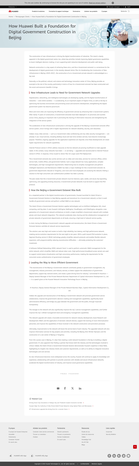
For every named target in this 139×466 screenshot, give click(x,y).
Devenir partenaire (63, 432)
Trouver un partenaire (63, 434)
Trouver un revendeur (39, 434)
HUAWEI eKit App (20, 456)
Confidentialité (84, 464)
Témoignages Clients (22, 16)
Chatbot (35, 437)
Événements (12, 437)
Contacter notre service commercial (43, 432)
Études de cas (86, 432)
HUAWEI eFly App (41, 456)
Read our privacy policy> (97, 3)
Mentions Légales (97, 464)
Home (11, 16)
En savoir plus (13, 442)
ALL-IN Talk (85, 442)
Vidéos (84, 437)
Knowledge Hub (86, 439)
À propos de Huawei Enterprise (18, 432)
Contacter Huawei (14, 439)
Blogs (83, 445)
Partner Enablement (63, 437)
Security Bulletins (111, 434)
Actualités (11, 434)
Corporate (109, 432)
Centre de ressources (88, 434)
